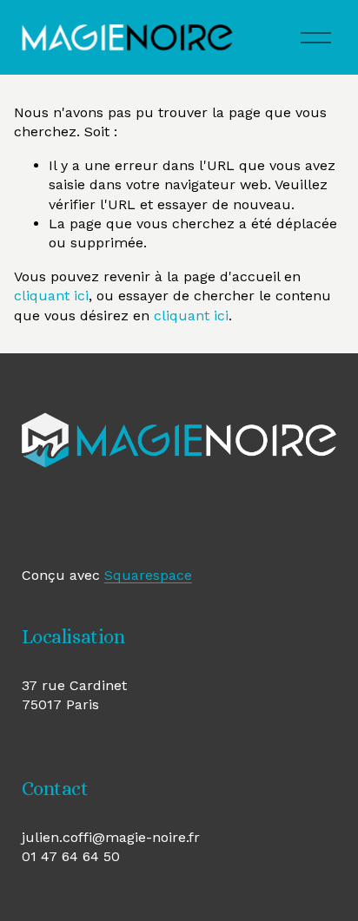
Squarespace (148, 575)
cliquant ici (51, 295)
